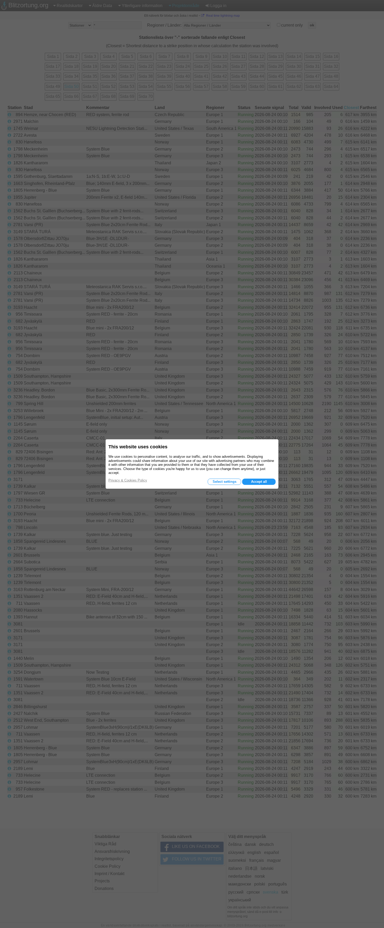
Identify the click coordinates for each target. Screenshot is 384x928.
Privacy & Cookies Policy (127, 480)
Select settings (224, 482)
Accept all (259, 482)
